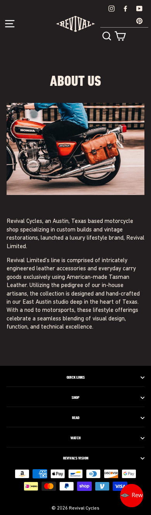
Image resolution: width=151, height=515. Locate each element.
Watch (75, 438)
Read (75, 418)
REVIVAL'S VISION (75, 458)
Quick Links (76, 377)
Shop (75, 397)
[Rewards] (131, 495)
